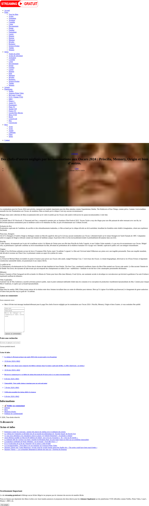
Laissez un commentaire (13, 334)
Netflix (11, 91)
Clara (77, 168)
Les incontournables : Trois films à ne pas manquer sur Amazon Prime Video (30, 445)
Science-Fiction (14, 46)
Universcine (13, 123)
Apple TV (12, 103)
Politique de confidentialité (13, 414)
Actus (11, 127)
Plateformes (8, 89)
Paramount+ (13, 105)
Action (11, 16)
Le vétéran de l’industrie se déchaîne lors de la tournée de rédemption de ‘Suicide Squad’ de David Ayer (40, 434)
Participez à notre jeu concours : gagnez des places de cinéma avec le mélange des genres (35, 432)
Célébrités (12, 132)
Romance (12, 44)
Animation (12, 18)
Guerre (11, 34)
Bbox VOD (13, 115)
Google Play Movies (16, 113)
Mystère (11, 42)
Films (6, 12)
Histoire (11, 36)
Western (11, 50)
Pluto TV (12, 107)
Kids (10, 73)
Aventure (12, 20)
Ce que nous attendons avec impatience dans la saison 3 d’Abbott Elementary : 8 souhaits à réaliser (38, 436)
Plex (10, 121)
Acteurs (7, 87)
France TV (12, 111)
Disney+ (12, 101)
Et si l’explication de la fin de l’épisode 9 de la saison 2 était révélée (27, 444)
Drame (11, 28)
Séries (6, 52)
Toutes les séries (14, 54)
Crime (11, 24)
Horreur (11, 38)
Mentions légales (10, 412)
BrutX (11, 117)
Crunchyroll (13, 119)
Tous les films (13, 14)
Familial (11, 30)
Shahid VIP (13, 109)
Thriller (11, 48)
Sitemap (7, 408)
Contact (7, 140)
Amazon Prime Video (16, 93)
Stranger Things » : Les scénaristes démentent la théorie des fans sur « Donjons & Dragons (35, 449)
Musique (12, 40)
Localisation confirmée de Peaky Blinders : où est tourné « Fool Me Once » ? (30, 442)
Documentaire (13, 26)
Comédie (12, 22)
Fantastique (13, 32)
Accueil (7, 10)
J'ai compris (4, 505)
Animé (11, 131)
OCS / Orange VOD (16, 97)
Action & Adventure (16, 56)
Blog (6, 125)
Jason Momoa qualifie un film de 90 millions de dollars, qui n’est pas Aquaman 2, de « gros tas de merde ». (41, 438)
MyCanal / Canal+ (15, 95)
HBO (11, 99)
